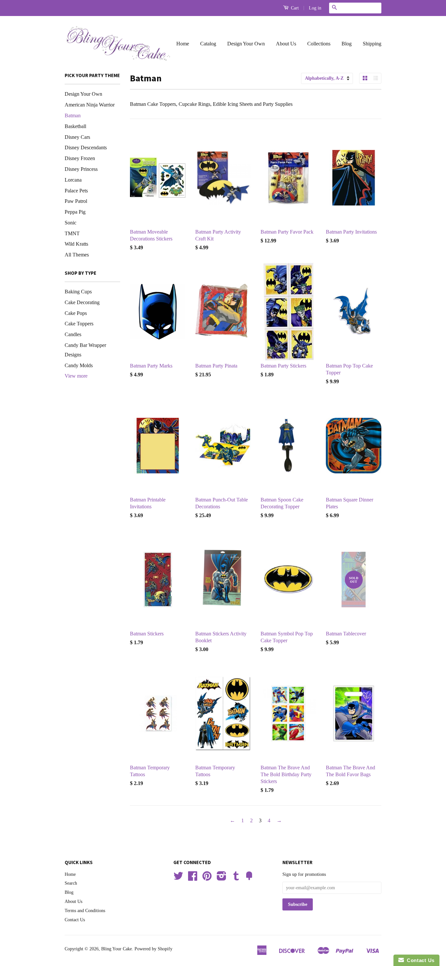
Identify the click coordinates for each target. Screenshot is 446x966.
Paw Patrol (76, 201)
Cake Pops (76, 313)
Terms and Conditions (85, 910)
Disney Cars (77, 137)
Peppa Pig (75, 212)
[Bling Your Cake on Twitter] (178, 878)
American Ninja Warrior (90, 104)
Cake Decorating (82, 302)
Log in (315, 8)
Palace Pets (76, 190)
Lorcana (73, 180)
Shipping (372, 43)
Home (182, 43)
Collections (318, 43)
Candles (73, 334)
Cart (294, 8)
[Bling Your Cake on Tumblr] (236, 878)
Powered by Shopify (153, 948)
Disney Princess (81, 169)
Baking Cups (78, 291)
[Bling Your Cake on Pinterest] (207, 878)
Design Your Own (246, 43)
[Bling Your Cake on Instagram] (221, 878)
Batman (73, 115)
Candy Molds (79, 365)
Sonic (70, 222)
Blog (347, 43)
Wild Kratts (76, 244)
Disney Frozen (80, 158)
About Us (286, 43)
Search (71, 883)
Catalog (208, 43)
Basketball (75, 126)
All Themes (77, 254)
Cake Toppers (79, 323)
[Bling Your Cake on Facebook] (193, 878)
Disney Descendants (86, 147)
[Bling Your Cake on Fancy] (249, 878)
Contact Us (75, 919)
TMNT (72, 233)
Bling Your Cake (116, 948)
